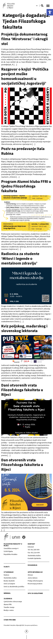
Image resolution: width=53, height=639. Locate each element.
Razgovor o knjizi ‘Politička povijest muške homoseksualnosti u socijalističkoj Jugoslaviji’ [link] (24, 76)
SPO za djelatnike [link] (35, 593)
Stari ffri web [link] (10, 620)
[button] (42, 5)
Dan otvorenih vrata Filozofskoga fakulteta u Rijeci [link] (22, 465)
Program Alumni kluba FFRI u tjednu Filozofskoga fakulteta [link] (26, 186)
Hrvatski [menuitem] (37, 5)
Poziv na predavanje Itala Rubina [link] (23, 151)
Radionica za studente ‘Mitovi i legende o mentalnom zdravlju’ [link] (20, 258)
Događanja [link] (32, 565)
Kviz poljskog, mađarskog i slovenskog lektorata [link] (24, 328)
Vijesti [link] (6, 567)
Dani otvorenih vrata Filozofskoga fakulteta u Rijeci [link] (22, 390)
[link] (50, 12)
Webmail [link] (7, 593)
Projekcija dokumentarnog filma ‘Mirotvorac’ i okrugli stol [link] (24, 39)
